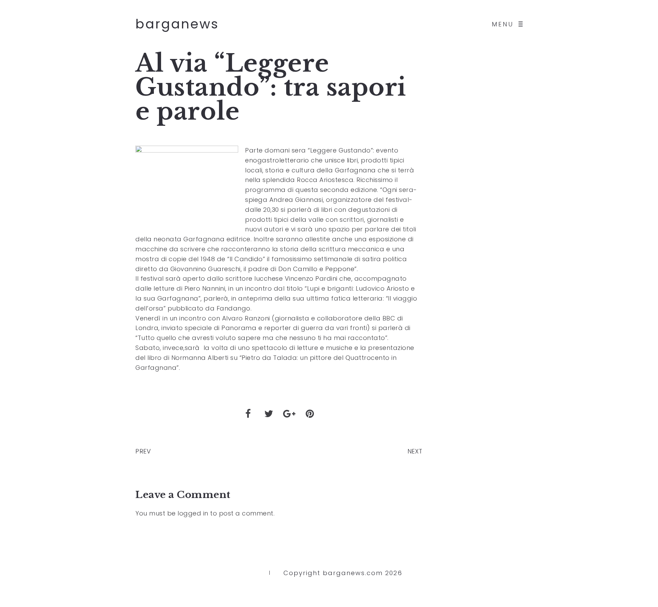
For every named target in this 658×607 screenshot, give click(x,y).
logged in (193, 513)
